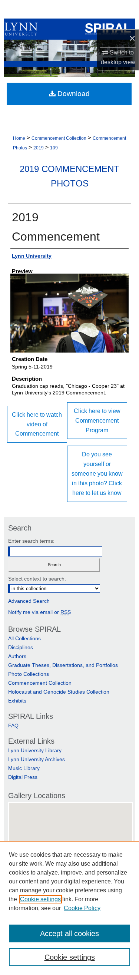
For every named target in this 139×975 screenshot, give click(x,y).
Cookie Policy (82, 908)
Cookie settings (40, 899)
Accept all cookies (69, 933)
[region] (69, 908)
